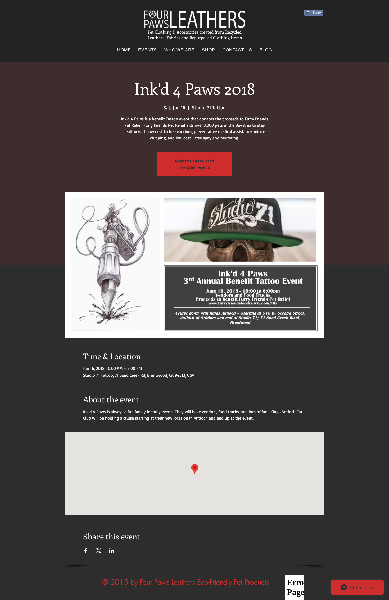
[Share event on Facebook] (85, 550)
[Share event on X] (98, 550)
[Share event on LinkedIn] (111, 550)
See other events (194, 167)
